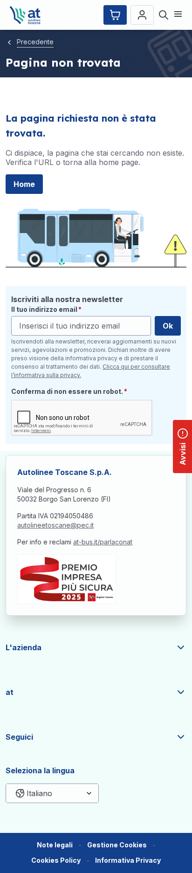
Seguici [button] (19, 737)
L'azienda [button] (23, 647)
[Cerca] (164, 15)
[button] (117, 845)
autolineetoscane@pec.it (55, 525)
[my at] (142, 15)
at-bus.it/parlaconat (102, 542)
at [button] (10, 692)
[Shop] (115, 15)
